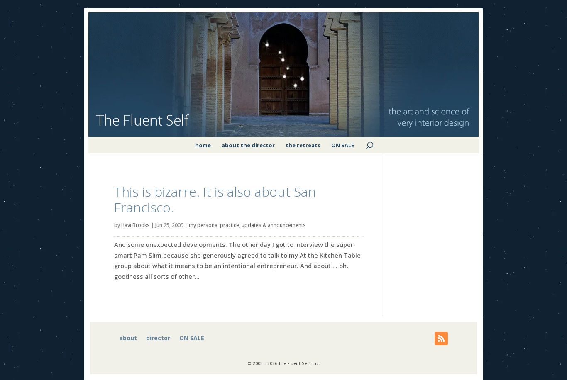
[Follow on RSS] (441, 338)
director (158, 338)
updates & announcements (274, 225)
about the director (248, 145)
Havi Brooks (135, 225)
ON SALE (342, 145)
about (128, 338)
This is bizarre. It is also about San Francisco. (215, 199)
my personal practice (214, 225)
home (203, 145)
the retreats (303, 145)
